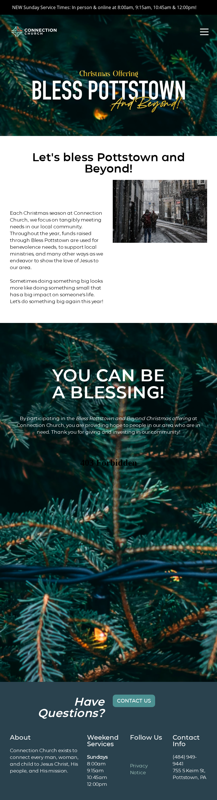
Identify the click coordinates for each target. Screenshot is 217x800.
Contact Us (134, 701)
